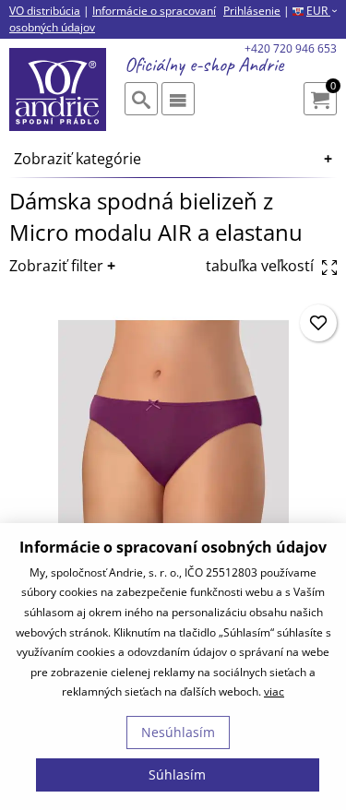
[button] (318, 322)
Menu (178, 98)
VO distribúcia (44, 10)
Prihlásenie (251, 10)
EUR (321, 10)
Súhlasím (177, 774)
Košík (333, 87)
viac (274, 691)
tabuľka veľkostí (261, 266)
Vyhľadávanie (141, 98)
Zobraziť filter (56, 266)
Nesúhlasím (178, 732)
